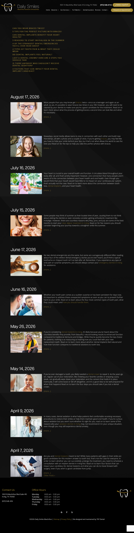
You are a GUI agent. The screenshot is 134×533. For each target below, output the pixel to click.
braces (79, 102)
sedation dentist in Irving (69, 424)
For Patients (76, 10)
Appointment (121, 10)
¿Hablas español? (121, 5)
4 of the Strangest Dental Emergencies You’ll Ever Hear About (35, 44)
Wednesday (37, 499)
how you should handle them (75, 302)
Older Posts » (49, 475)
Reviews (98, 10)
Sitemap (56, 519)
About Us (54, 10)
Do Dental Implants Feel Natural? (32, 54)
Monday (35, 494)
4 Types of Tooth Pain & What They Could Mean (36, 50)
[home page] (20, 7)
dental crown (93, 374)
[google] (61, 512)
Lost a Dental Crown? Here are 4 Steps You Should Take (37, 59)
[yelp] (72, 512)
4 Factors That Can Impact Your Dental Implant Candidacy (35, 70)
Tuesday (35, 497)
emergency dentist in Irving (110, 262)
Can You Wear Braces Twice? (29, 28)
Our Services (64, 10)
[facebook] (67, 512)
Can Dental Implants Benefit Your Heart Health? (36, 36)
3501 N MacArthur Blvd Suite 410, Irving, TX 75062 (78, 5)
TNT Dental (101, 519)
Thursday (36, 502)
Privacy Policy (66, 519)
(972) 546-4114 (106, 5)
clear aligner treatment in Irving (75, 223)
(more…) (47, 117)
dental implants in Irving (72, 332)
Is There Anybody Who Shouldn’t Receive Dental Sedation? (36, 64)
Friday (34, 504)
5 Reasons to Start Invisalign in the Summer (38, 40)
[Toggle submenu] (58, 10)
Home (48, 10)
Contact (104, 10)
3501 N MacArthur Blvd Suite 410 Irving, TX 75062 (14, 496)
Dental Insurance (88, 10)
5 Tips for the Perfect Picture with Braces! (37, 31)
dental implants (54, 186)
